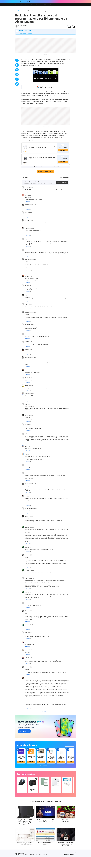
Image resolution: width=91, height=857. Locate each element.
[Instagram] (67, 854)
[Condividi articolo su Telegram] (17, 74)
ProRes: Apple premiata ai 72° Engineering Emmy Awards (45, 820)
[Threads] (69, 854)
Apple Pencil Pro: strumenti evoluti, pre (71, 757)
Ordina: (60, 177)
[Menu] (16, 2)
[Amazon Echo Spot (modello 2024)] (41, 751)
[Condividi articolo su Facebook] (17, 60)
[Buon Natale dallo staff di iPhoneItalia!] (66, 812)
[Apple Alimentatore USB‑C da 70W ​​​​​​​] (61, 751)
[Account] (74, 2)
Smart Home (45, 4)
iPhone (17, 4)
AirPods (32, 4)
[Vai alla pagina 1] (40, 765)
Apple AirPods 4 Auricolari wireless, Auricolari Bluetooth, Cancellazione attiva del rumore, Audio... (42, 147)
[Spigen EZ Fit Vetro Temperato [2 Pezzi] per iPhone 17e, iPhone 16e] (51, 751)
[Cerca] (18, 2)
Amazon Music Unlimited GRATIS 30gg (21, 757)
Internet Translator (48, 133)
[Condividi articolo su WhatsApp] (17, 79)
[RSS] (75, 854)
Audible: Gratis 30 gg (31, 757)
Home (16, 11)
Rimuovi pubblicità (45, 54)
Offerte (61, 4)
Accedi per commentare (62, 182)
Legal (66, 852)
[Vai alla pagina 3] (43, 765)
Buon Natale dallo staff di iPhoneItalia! (66, 820)
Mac (26, 4)
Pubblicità (74, 852)
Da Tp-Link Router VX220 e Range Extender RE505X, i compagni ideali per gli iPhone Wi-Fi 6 (25, 822)
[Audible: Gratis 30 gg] (31, 751)
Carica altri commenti (45, 711)
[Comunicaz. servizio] (24, 11)
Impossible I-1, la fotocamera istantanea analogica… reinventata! (66, 844)
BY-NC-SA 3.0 (35, 854)
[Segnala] (31, 192)
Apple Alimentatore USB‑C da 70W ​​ (61, 757)
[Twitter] (63, 854)
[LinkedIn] (73, 854)
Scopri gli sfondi (23, 731)
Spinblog (32, 852)
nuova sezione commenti (27, 33)
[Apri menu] (32, 1)
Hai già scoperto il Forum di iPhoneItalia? (45, 843)
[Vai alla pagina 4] (44, 765)
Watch (37, 4)
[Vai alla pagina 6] (46, 765)
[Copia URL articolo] (17, 84)
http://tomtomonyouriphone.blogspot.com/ (34, 605)
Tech (56, 4)
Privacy (69, 852)
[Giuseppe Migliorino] (16, 26)
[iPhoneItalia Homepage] (25, 2)
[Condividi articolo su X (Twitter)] (17, 65)
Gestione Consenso (43, 854)
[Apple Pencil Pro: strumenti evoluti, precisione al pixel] (71, 751)
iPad (22, 4)
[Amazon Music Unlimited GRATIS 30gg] (21, 751)
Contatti (62, 852)
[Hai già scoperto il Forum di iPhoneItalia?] (45, 834)
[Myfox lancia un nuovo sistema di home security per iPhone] (25, 834)
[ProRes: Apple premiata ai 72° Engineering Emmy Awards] (45, 812)
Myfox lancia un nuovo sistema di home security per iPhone (25, 843)
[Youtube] (65, 854)
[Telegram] (71, 854)
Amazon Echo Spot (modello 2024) (41, 757)
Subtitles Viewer (58, 133)
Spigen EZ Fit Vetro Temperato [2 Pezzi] (51, 757)
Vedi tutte (69, 745)
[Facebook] (61, 854)
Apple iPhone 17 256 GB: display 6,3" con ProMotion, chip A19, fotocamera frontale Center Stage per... (42, 158)
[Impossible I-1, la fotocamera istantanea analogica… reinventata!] (66, 834)
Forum (51, 4)
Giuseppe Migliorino (22, 25)
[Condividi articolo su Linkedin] (17, 69)
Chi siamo (57, 852)
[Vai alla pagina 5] (45, 765)
